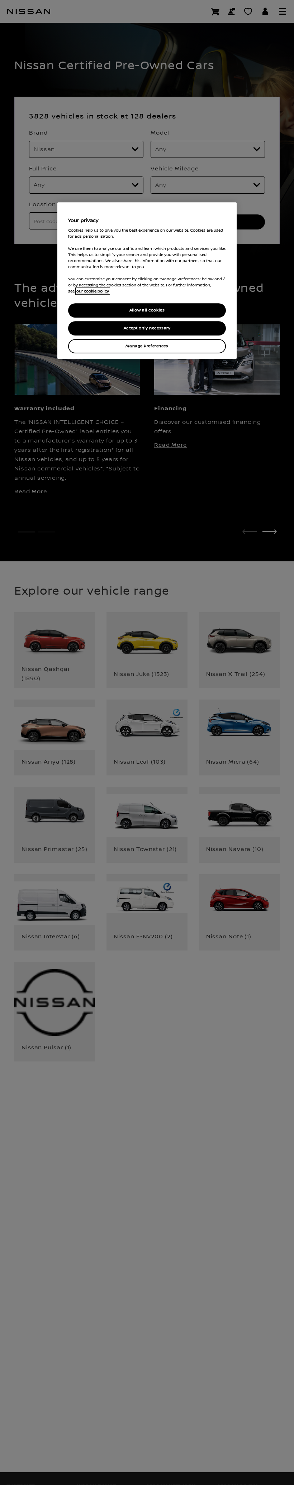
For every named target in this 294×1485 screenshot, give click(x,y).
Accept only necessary (147, 328)
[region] (147, 280)
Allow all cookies (147, 310)
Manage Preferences (146, 346)
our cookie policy (92, 291)
